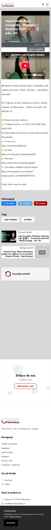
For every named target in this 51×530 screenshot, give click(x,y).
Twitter (7, 484)
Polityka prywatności (9, 444)
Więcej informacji (15, 516)
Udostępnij (10, 203)
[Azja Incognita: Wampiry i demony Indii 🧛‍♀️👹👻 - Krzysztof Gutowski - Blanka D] (9, 237)
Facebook (8, 480)
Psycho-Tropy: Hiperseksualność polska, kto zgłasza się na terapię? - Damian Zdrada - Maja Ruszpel (17, 254)
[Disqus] (25, 319)
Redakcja (5, 456)
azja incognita (10, 219)
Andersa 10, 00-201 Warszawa (17, 499)
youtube (28, 219)
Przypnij (42, 203)
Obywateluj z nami (25, 386)
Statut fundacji (7, 452)
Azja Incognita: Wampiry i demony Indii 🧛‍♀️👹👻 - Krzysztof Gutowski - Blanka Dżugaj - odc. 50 (33, 238)
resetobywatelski (14, 41)
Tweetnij (26, 203)
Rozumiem (11, 523)
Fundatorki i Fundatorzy (10, 464)
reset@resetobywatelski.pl (14, 503)
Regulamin (5, 448)
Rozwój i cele (6, 460)
